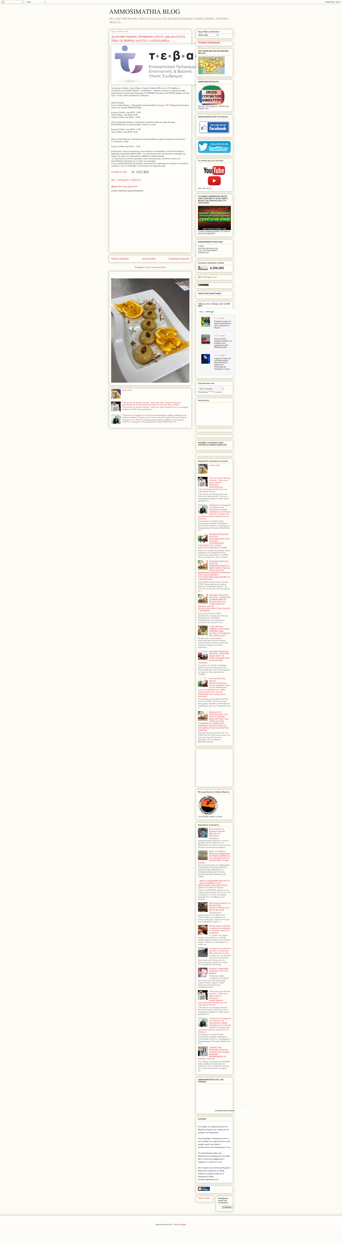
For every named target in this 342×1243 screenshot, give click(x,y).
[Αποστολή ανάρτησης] (133, 172)
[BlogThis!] (140, 172)
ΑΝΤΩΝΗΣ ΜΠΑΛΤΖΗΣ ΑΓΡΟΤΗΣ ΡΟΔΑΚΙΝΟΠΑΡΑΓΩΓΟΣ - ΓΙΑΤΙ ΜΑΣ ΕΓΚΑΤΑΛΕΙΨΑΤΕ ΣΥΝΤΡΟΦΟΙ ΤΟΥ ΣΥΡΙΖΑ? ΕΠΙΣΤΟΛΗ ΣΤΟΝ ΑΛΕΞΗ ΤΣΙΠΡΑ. (214, 541)
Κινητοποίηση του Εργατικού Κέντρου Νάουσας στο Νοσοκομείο (217, 832)
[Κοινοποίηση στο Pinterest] (147, 172)
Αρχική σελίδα (148, 259)
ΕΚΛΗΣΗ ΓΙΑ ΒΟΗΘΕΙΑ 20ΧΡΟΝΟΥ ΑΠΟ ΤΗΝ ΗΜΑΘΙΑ (219, 971)
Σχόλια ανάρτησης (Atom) (156, 267)
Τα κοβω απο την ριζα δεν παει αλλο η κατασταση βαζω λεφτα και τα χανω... (220, 950)
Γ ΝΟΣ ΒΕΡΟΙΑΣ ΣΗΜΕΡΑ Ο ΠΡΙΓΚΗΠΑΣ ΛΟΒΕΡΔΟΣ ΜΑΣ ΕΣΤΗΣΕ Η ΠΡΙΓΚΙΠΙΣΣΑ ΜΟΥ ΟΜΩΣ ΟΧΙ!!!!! (219, 631)
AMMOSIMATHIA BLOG (144, 11)
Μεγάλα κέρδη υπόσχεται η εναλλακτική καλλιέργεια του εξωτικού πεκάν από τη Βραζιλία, (219, 929)
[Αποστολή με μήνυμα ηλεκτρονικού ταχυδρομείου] (137, 172)
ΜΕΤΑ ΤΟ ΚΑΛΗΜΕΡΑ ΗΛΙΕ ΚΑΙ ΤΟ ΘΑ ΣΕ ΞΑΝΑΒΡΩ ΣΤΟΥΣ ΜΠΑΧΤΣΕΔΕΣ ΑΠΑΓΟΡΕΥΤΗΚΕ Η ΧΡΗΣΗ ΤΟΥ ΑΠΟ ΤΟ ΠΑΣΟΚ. (214, 884)
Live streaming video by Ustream (225, 1110)
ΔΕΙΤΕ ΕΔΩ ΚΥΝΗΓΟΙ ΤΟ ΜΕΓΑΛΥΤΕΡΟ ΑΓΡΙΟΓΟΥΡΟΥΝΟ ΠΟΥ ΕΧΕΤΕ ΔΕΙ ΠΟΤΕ (220, 906)
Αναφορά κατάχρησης (209, 42)
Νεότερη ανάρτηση (120, 259)
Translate (218, 392)
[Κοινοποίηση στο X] (142, 172)
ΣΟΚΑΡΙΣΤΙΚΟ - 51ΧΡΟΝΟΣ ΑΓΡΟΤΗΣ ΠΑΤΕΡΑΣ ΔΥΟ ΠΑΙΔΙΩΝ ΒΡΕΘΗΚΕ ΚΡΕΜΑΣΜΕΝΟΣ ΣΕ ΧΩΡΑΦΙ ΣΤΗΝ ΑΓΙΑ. (213, 1053)
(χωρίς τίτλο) (127, 390)
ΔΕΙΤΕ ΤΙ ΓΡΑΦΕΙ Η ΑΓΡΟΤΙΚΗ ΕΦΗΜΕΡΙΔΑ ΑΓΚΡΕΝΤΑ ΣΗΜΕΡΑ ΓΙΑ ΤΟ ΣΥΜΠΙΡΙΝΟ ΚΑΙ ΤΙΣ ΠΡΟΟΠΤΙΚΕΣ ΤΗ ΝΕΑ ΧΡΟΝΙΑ (214, 857)
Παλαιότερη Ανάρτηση (179, 259)
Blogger (183, 1225)
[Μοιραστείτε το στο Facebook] (145, 172)
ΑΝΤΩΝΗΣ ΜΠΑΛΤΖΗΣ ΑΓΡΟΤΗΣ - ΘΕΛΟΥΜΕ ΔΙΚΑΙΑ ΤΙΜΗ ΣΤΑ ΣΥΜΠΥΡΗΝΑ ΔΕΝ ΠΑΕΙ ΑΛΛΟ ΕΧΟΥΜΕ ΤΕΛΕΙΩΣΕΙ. (214, 657)
